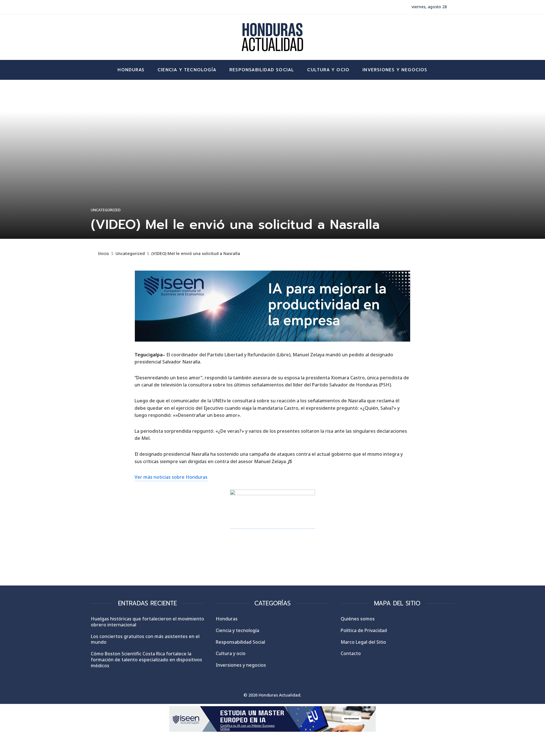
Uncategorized (106, 210)
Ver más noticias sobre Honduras (171, 477)
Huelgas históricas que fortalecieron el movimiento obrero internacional (147, 622)
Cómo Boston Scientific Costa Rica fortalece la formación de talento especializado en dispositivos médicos (146, 660)
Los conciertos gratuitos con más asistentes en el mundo (145, 639)
